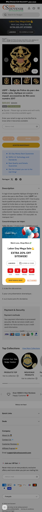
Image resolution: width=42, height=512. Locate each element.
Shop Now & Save (15, 280)
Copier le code (28, 263)
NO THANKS (32, 280)
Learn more (32, 2)
